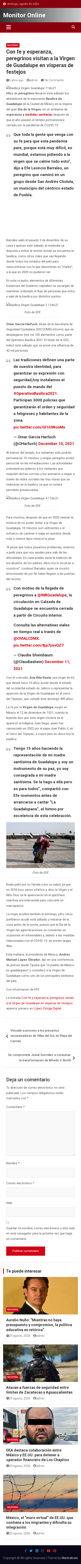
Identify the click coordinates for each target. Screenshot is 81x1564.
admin (33, 80)
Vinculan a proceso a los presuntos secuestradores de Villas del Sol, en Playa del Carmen (41, 1036)
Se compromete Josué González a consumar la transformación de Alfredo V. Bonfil (39, 1057)
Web (9, 1203)
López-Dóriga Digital (47, 1008)
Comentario (15, 1107)
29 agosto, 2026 (19, 1335)
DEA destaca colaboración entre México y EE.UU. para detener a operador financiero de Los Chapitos (37, 1455)
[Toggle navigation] (8, 27)
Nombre (13, 1163)
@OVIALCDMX (26, 638)
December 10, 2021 (56, 443)
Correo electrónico (20, 1183)
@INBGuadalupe (52, 595)
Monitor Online (24, 15)
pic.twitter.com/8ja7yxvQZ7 (39, 645)
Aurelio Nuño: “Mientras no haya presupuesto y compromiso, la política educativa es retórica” (39, 1325)
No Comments (54, 80)
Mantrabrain (70, 1558)
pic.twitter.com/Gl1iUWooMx (39, 427)
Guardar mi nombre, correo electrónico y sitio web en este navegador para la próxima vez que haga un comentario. (40, 1233)
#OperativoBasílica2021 (35, 393)
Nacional (12, 45)
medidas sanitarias (39, 114)
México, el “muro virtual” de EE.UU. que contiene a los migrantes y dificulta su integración (39, 1522)
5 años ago (16, 80)
